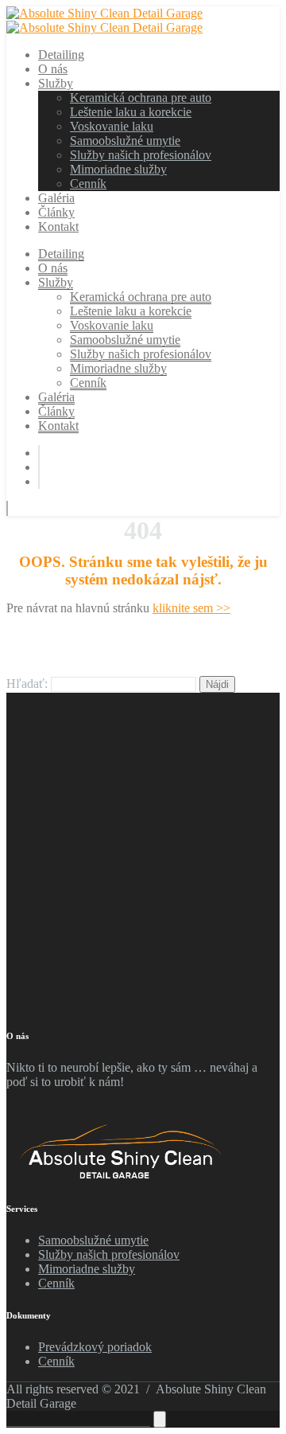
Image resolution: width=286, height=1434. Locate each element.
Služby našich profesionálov (109, 1254)
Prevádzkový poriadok (95, 1347)
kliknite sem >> (191, 608)
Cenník (56, 1283)
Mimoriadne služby (86, 1269)
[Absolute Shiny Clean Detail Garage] (104, 13)
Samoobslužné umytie (93, 1240)
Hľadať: (27, 683)
